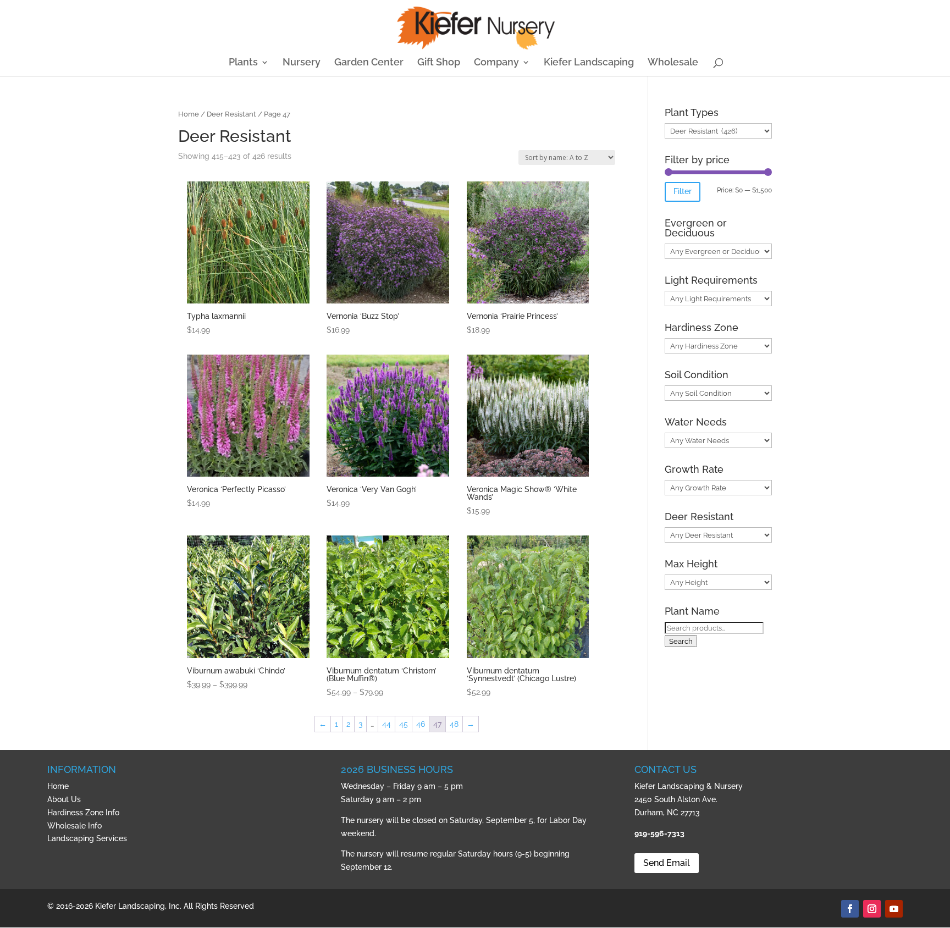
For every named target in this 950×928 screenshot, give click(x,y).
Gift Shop (438, 63)
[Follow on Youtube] (894, 909)
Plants (243, 63)
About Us (64, 799)
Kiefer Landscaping (589, 63)
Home (188, 114)
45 (403, 724)
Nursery (302, 63)
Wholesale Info (74, 825)
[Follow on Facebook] (850, 909)
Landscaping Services (87, 838)
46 (420, 724)
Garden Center (369, 63)
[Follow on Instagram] (872, 909)
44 (386, 724)
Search (681, 641)
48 (454, 724)
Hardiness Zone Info (83, 812)
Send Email (666, 863)
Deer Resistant (231, 114)
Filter (682, 191)
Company (496, 63)
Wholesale (673, 63)
